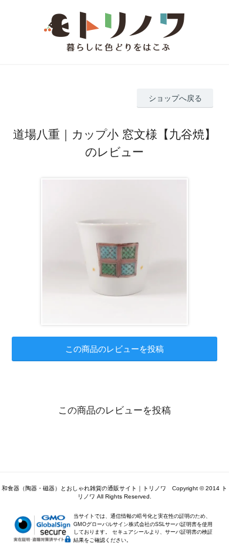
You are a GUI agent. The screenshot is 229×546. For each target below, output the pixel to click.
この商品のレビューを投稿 (114, 349)
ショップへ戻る (175, 98)
